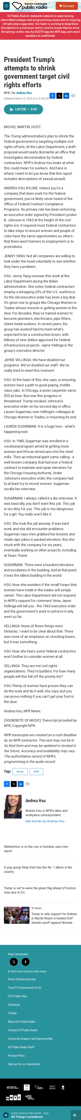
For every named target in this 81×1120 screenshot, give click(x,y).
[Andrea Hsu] (13, 807)
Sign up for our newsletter (24, 1064)
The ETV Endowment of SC (25, 987)
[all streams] (76, 1115)
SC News (36, 908)
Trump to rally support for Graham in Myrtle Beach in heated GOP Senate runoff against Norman (54, 918)
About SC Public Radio (21, 1021)
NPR (36, 771)
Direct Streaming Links (22, 979)
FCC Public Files (17, 996)
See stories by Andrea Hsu (45, 821)
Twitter (12, 1013)
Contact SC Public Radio (23, 1030)
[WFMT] (30, 1097)
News (20, 771)
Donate (68, 6)
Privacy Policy (16, 1055)
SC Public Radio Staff (21, 1047)
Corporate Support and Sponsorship (30, 1038)
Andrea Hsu (24, 93)
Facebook (14, 1004)
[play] (6, 1115)
